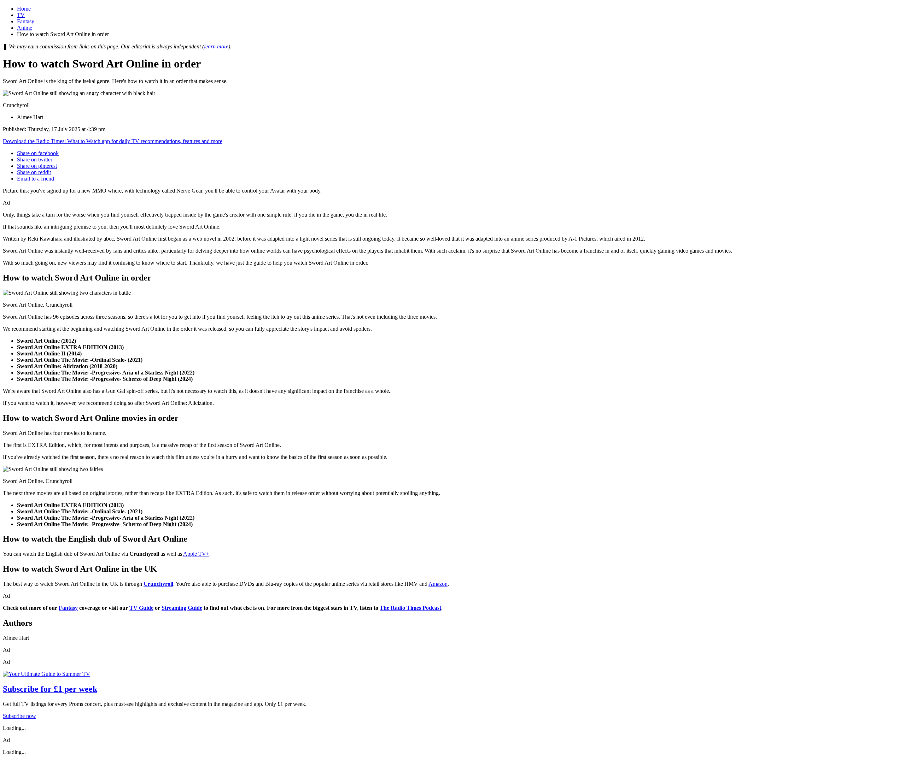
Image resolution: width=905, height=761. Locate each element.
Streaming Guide (182, 608)
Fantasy (25, 21)
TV (21, 15)
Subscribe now (19, 716)
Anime (24, 28)
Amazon (438, 584)
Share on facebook (38, 153)
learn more (216, 46)
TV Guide (141, 608)
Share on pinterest (37, 166)
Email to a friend (35, 179)
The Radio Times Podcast (410, 608)
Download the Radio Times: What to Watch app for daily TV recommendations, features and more (112, 141)
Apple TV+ (196, 554)
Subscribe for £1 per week (50, 689)
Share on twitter (34, 160)
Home (24, 9)
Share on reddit (34, 172)
